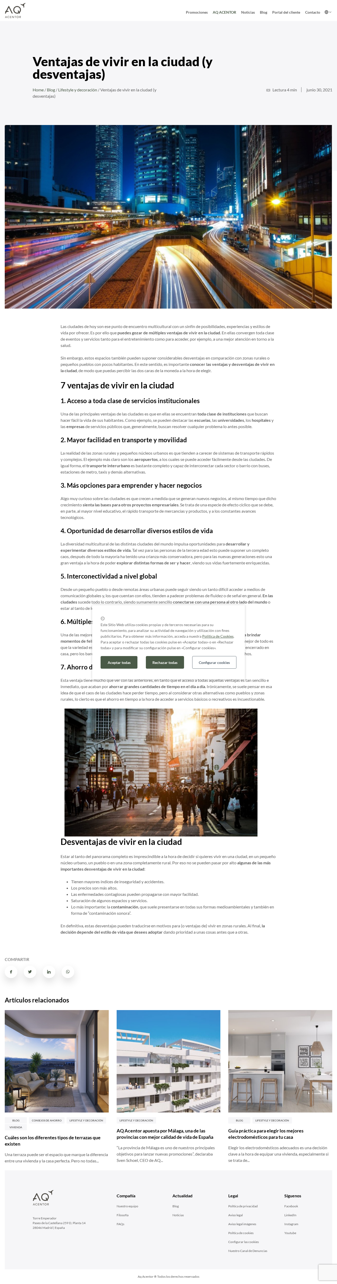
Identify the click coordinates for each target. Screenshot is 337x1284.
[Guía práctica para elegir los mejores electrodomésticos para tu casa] (280, 1061)
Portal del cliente (286, 12)
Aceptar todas (119, 662)
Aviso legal (235, 1215)
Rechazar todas (164, 662)
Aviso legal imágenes (242, 1224)
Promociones (197, 12)
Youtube (290, 1233)
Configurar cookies (214, 662)
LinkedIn (290, 1215)
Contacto (312, 12)
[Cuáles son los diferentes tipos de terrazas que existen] (57, 1061)
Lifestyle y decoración (77, 89)
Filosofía (122, 1215)
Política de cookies (241, 1233)
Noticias (248, 12)
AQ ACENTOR (224, 12)
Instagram (291, 1224)
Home (38, 89)
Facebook (291, 1206)
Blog (263, 12)
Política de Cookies (218, 636)
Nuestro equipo (127, 1206)
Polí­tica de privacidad (243, 1206)
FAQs (120, 1224)
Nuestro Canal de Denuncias (247, 1251)
